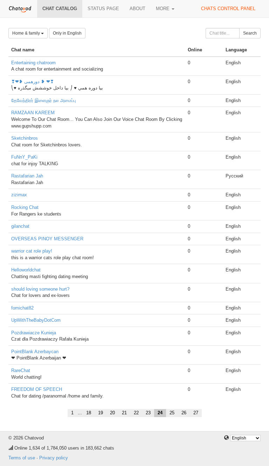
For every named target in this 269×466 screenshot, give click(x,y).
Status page (103, 8)
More (163, 8)
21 (124, 412)
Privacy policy (53, 457)
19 (100, 412)
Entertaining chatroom (33, 62)
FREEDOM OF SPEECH (36, 389)
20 (112, 412)
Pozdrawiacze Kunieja (33, 332)
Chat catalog (59, 8)
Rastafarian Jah (27, 176)
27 (195, 412)
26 (183, 412)
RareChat (20, 370)
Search (250, 33)
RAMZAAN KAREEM (33, 112)
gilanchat (20, 226)
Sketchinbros (24, 138)
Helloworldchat (26, 269)
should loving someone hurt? (40, 289)
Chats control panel (228, 8)
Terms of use (21, 457)
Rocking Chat (25, 207)
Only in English (67, 33)
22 (136, 412)
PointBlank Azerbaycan (34, 351)
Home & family (26, 33)
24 (160, 412)
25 (172, 412)
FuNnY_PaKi (24, 157)
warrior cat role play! (31, 251)
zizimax (19, 194)
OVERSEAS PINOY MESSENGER (47, 238)
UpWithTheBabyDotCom (36, 320)
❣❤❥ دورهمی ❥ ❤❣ (32, 81)
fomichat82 (22, 308)
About (137, 8)
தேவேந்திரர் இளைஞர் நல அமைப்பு (43, 100)
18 (88, 412)
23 (148, 412)
